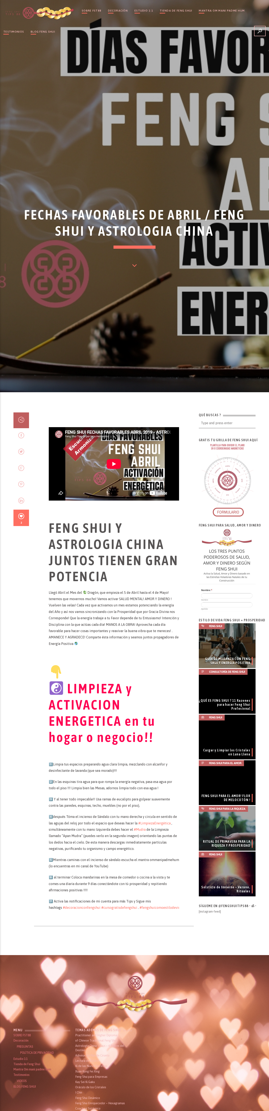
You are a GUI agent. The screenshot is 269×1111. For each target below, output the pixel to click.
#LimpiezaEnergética (154, 823)
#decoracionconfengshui (82, 907)
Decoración (118, 10)
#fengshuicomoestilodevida (161, 907)
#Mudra (140, 829)
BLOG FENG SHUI (43, 31)
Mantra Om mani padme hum (222, 10)
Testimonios (13, 31)
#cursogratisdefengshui (119, 907)
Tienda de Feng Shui (176, 10)
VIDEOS (22, 1081)
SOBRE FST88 (91, 10)
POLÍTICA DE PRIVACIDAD (37, 1052)
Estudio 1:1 (143, 10)
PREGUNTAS (25, 1046)
